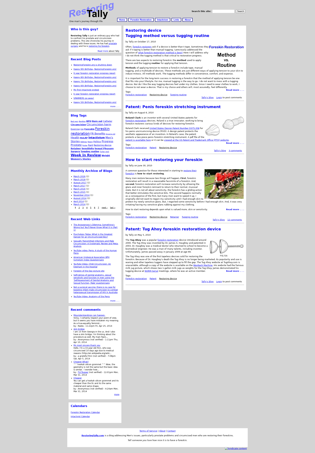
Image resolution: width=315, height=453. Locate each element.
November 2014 (82, 195)
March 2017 (79, 186)
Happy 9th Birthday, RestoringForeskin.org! (95, 69)
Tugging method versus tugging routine (167, 36)
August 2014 (80, 198)
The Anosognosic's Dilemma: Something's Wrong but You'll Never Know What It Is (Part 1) (95, 227)
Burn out (97, 121)
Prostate (76, 145)
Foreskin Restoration (141, 20)
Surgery (75, 151)
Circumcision (78, 124)
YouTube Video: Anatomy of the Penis (92, 296)
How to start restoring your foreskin (164, 160)
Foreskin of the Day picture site (89, 271)
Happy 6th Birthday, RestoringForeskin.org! (95, 86)
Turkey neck (104, 151)
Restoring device (158, 94)
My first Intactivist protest (86, 90)
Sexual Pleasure (104, 148)
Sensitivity (88, 148)
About (188, 20)
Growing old (110, 134)
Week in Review (86, 155)
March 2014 (79, 204)
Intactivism (162, 20)
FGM (82, 129)
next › (105, 207)
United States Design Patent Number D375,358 (174, 128)
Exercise (75, 129)
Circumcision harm (99, 124)
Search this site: (202, 11)
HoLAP (84, 138)
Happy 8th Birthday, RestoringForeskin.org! (95, 77)
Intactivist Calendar (80, 416)
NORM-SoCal (151, 271)
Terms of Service (148, 431)
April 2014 (79, 201)
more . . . (114, 106)
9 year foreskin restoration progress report (94, 73)
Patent (153, 147)
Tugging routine (178, 94)
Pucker (84, 145)
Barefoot (82, 121)
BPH (88, 121)
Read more (103, 51)
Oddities (83, 142)
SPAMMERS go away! (84, 98)
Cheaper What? (81, 362)
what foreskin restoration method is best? (160, 52)
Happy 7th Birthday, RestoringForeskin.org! (95, 81)
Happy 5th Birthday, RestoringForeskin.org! (95, 102)
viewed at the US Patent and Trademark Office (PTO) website (196, 140)
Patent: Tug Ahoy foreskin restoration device (173, 229)
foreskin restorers (142, 47)
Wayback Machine (202, 265)
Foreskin (89, 129)
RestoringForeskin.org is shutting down (93, 65)
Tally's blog (207, 97)
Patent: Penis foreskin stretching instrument (173, 107)
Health (75, 137)
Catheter (107, 121)
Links (176, 20)
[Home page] (91, 18)
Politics (97, 141)
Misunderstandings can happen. (89, 315)
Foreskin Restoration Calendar (85, 412)
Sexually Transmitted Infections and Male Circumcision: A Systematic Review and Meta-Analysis (96, 243)
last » (112, 207)
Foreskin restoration (136, 94)
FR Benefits (97, 133)
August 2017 (80, 183)
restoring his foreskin (99, 46)
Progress (107, 141)
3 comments (235, 150)
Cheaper (78, 378)
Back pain (74, 121)
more (116, 394)
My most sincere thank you (87, 345)
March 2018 (79, 179)
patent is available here (138, 140)
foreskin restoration (136, 120)
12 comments (234, 220)
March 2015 (79, 192)
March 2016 (79, 189)
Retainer (174, 217)
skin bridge (79, 329)
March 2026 (79, 176)
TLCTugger (83, 372)
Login (219, 97)
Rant (90, 145)
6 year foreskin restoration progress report (94, 94)
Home (122, 20)
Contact (171, 431)
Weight (106, 155)
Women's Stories (81, 159)
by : (76, 326)
